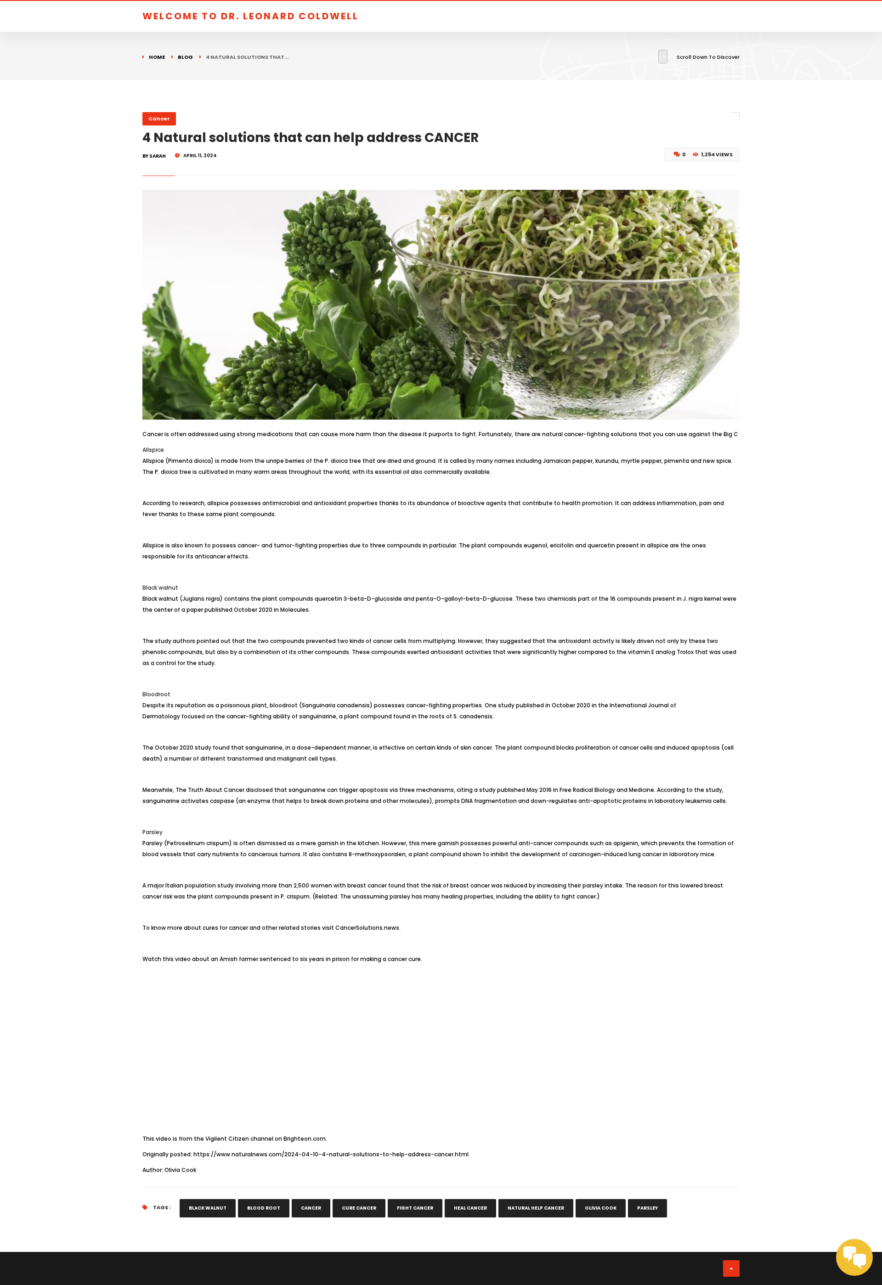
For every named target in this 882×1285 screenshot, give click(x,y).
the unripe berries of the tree (307, 461)
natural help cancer (536, 1208)
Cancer (159, 118)
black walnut (207, 1208)
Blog (185, 57)
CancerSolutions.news (367, 928)
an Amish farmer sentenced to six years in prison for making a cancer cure (316, 959)
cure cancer (359, 1208)
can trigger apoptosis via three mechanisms (390, 790)
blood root (263, 1208)
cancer (311, 1208)
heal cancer (470, 1208)
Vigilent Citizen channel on (265, 1139)
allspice (218, 503)
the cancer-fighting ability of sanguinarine (275, 716)
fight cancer (415, 1208)
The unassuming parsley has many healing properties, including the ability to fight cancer (468, 896)
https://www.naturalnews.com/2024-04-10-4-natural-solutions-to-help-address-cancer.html (331, 1154)
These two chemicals (546, 599)
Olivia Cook (600, 1208)
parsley (592, 885)
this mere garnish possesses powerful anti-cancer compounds (498, 843)
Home (157, 57)
